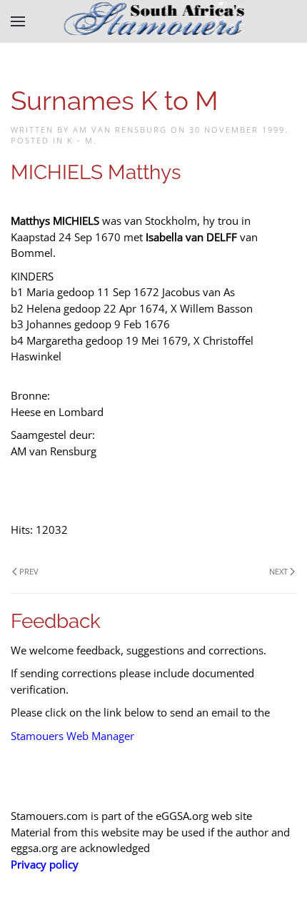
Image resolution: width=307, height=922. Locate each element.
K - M (80, 140)
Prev (29, 571)
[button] (18, 21)
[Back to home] (154, 21)
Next (278, 571)
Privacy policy (45, 864)
